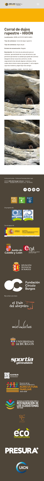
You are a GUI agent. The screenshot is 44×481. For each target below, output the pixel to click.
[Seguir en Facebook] (25, 189)
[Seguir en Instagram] (33, 189)
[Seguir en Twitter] (29, 189)
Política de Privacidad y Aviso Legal (24, 178)
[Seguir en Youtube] (38, 189)
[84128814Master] (22, 115)
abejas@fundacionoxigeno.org (18, 182)
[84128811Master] (22, 164)
